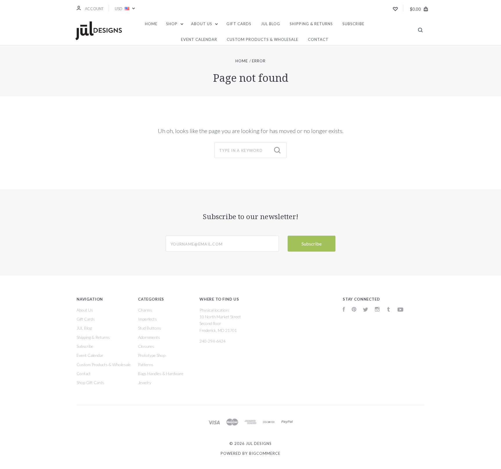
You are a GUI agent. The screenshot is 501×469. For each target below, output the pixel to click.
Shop (172, 23)
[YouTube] (400, 310)
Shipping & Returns (311, 23)
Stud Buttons (149, 328)
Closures (146, 346)
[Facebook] (344, 310)
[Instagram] (377, 310)
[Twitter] (365, 310)
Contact (318, 39)
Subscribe (353, 23)
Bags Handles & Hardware (161, 373)
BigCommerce (264, 453)
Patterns (145, 364)
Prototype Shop (151, 355)
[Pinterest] (354, 310)
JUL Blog (270, 23)
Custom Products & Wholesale (262, 39)
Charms (145, 310)
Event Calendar (199, 39)
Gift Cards (238, 23)
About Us (202, 23)
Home (151, 23)
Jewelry (144, 382)
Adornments (149, 337)
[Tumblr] (388, 310)
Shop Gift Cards (90, 382)
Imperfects (147, 319)
